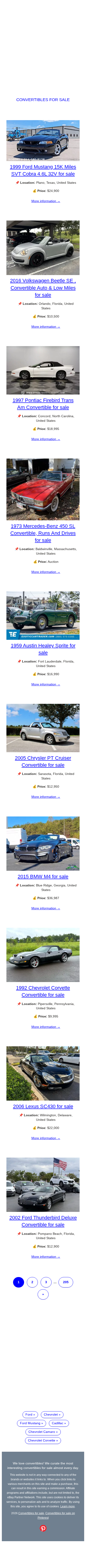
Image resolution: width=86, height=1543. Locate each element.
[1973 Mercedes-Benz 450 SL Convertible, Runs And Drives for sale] (43, 519)
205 (66, 1282)
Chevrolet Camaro (41, 1432)
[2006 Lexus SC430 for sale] (43, 1099)
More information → (45, 201)
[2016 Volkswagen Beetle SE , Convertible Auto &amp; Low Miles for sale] (43, 274)
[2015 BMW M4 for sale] (43, 869)
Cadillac (57, 1423)
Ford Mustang (30, 1423)
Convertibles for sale (43, 99)
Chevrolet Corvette (41, 1440)
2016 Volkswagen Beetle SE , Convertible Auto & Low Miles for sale (43, 288)
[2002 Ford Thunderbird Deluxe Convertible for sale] (43, 1211)
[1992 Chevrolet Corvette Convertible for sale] (43, 981)
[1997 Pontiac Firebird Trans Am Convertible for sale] (43, 393)
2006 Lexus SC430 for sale (43, 1106)
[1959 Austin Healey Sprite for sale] (43, 638)
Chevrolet (51, 1414)
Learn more (67, 1506)
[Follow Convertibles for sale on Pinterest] (43, 1530)
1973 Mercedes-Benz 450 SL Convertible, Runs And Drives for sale (43, 533)
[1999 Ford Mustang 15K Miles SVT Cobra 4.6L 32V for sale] (43, 160)
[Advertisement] (43, 44)
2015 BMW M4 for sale (43, 876)
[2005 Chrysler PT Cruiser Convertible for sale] (43, 751)
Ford (28, 1414)
